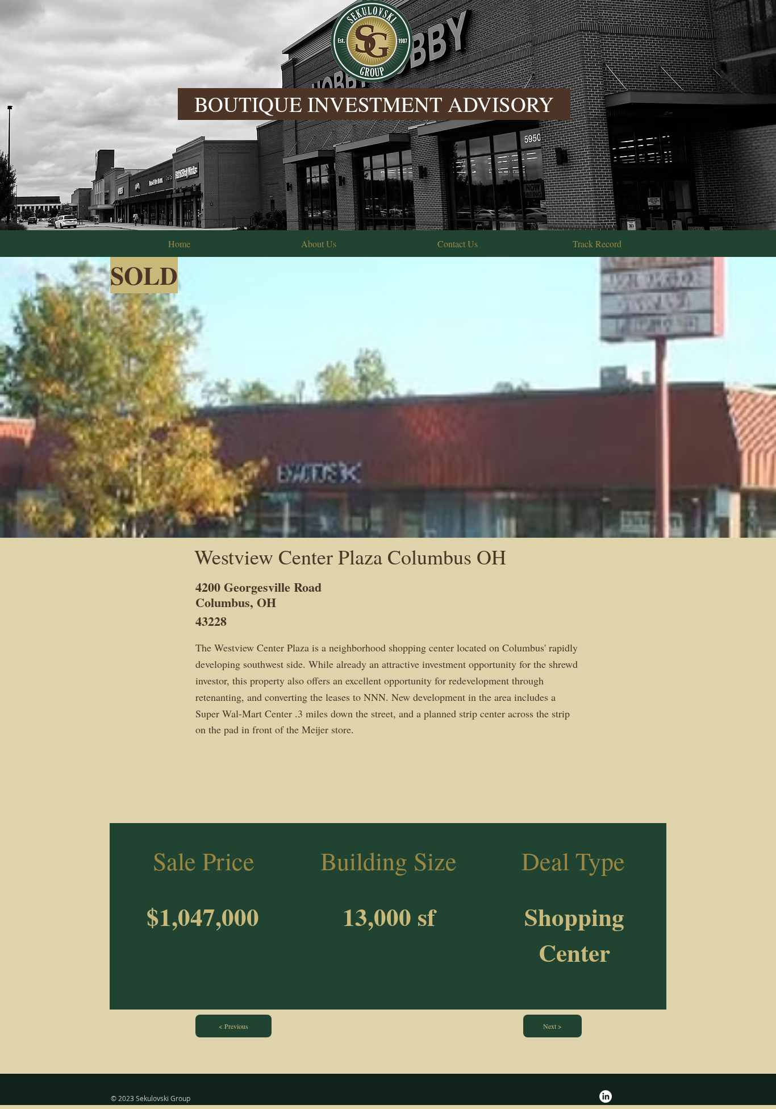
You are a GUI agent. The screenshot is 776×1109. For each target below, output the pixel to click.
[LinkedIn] (605, 1096)
